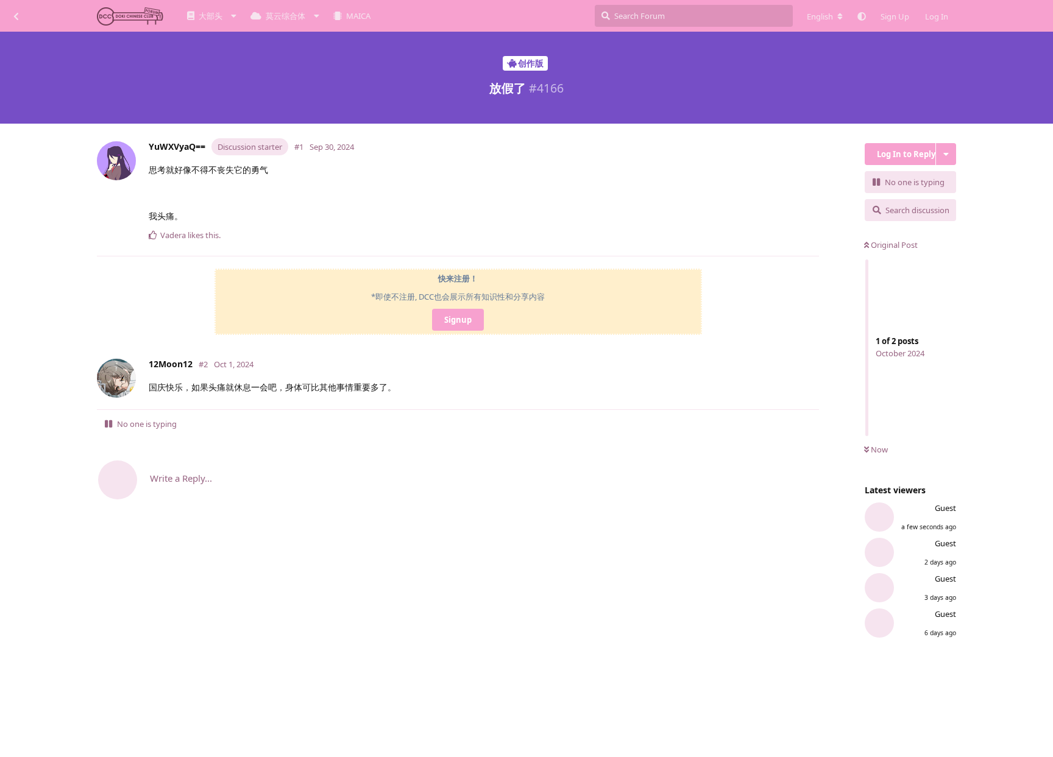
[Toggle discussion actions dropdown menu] (946, 154)
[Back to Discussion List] (16, 16)
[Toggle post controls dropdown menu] (812, 241)
